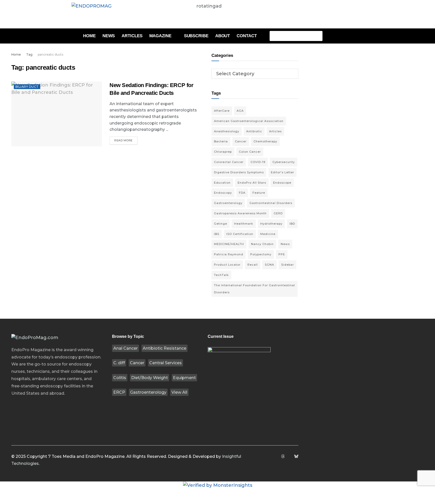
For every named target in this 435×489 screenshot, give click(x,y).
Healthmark (243, 223)
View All (179, 392)
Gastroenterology (148, 392)
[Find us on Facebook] (270, 456)
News (108, 35)
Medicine (267, 234)
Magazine (160, 35)
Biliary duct (27, 87)
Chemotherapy (265, 141)
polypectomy (260, 254)
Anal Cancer (125, 348)
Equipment (184, 377)
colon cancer (250, 151)
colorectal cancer (228, 162)
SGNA (269, 264)
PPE (281, 254)
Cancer (137, 362)
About (222, 35)
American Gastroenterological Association (248, 121)
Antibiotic (254, 131)
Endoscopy (223, 192)
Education (222, 182)
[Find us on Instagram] (276, 456)
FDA (242, 192)
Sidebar (287, 264)
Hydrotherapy (271, 223)
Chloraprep (223, 151)
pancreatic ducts (50, 54)
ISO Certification (239, 234)
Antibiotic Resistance (164, 348)
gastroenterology (228, 203)
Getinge (220, 223)
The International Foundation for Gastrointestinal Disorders (254, 288)
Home (89, 35)
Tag (29, 54)
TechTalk (221, 275)
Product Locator (227, 264)
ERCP (119, 392)
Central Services (165, 362)
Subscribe (196, 35)
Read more (125, 139)
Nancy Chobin (262, 244)
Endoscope (282, 182)
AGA (240, 110)
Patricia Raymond (228, 254)
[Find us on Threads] (283, 456)
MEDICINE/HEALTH (229, 244)
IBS (216, 234)
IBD (292, 223)
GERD (278, 213)
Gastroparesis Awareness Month (240, 213)
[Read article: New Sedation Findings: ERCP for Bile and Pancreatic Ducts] (56, 114)
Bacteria (221, 141)
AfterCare (222, 110)
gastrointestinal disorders (270, 203)
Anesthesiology (226, 131)
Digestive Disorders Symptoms (239, 172)
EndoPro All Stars (252, 182)
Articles (132, 35)
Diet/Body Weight (149, 377)
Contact (247, 35)
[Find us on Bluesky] (296, 456)
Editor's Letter (282, 172)
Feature (258, 192)
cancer (240, 141)
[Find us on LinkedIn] (289, 456)
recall (252, 264)
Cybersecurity (283, 162)
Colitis (119, 377)
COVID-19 (257, 162)
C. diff (119, 362)
